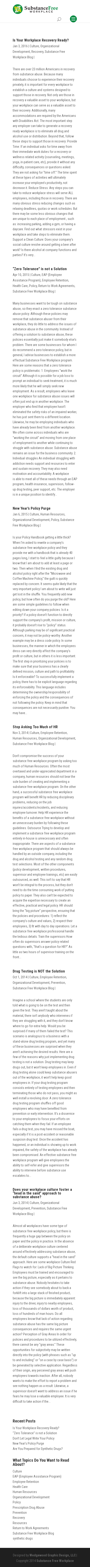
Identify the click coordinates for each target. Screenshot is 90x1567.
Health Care (20, 286)
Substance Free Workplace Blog (33, 291)
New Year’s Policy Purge (32, 508)
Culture (34, 46)
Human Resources (52, 514)
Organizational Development (31, 520)
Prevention (58, 983)
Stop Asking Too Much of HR (35, 727)
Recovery (37, 51)
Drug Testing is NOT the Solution (39, 971)
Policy (33, 286)
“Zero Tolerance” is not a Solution (40, 269)
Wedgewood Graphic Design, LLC (53, 1555)
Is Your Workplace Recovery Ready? (41, 40)
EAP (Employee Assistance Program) (37, 1476)
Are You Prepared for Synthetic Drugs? (38, 1449)
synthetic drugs (23, 1538)
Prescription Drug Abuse (29, 1507)
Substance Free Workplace (55, 1561)
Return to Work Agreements (56, 286)
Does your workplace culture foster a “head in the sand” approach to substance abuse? (42, 1193)
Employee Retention (55, 280)
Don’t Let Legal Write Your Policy (33, 1438)
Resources (20, 1523)
